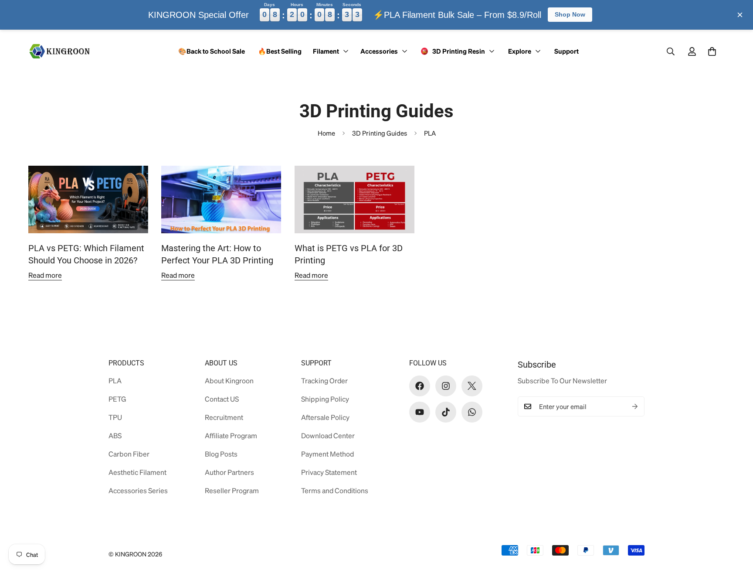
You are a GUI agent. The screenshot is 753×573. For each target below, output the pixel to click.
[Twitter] (471, 385)
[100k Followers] (445, 385)
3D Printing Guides (379, 133)
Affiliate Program (231, 435)
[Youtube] (419, 412)
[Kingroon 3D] (60, 51)
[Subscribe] (634, 406)
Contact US (222, 398)
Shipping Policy (325, 398)
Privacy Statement (329, 472)
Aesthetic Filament (137, 472)
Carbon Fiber (129, 453)
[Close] (739, 14)
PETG (117, 398)
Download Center (328, 435)
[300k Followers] (419, 385)
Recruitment (224, 417)
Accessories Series (138, 490)
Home (326, 133)
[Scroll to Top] (732, 525)
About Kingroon (229, 380)
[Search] (670, 51)
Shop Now (570, 14)
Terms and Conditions (334, 490)
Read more (45, 275)
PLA (115, 380)
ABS (115, 435)
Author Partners (229, 472)
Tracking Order (324, 380)
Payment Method (327, 453)
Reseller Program (232, 490)
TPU (115, 417)
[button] (712, 51)
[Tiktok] (445, 412)
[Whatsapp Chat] (471, 412)
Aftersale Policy (325, 417)
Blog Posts (221, 453)
